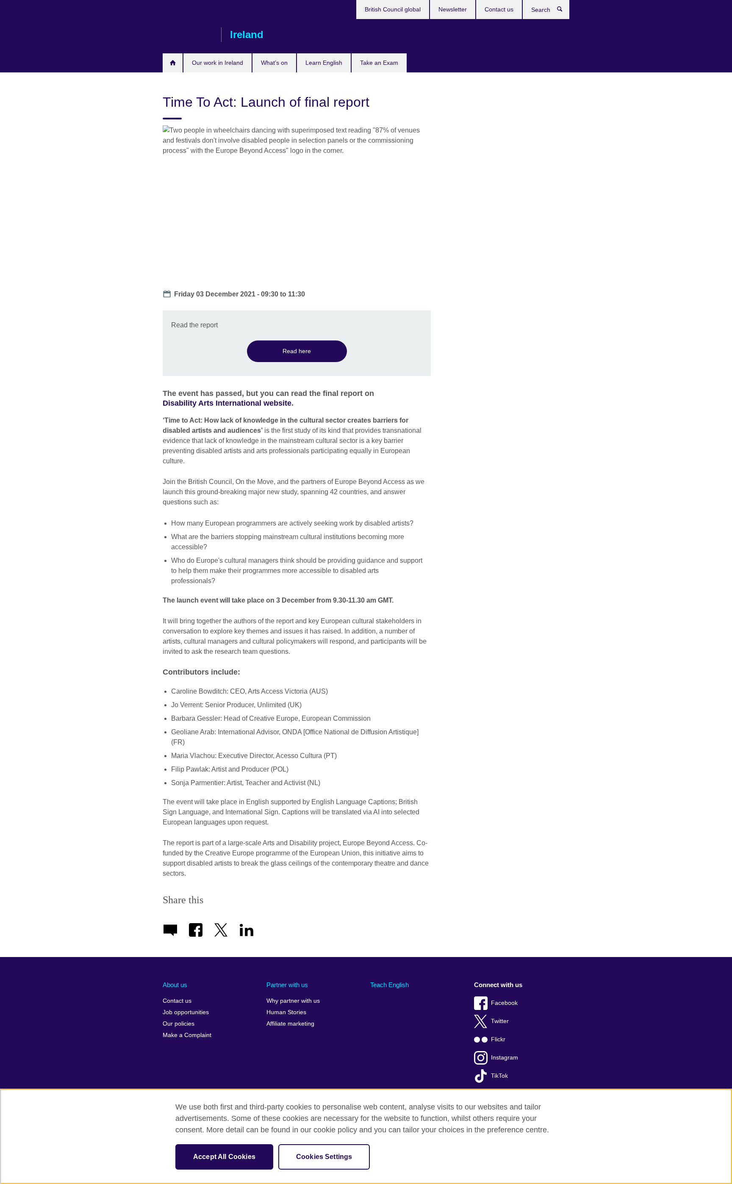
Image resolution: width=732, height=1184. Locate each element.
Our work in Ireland (217, 62)
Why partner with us (293, 1001)
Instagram (504, 1057)
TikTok (499, 1076)
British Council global (393, 9)
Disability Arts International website (227, 403)
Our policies (178, 1024)
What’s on (274, 62)
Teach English (389, 984)
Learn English (323, 62)
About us (175, 984)
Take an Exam (379, 62)
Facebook (504, 1003)
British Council (188, 35)
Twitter (500, 1021)
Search (564, 11)
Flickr (498, 1039)
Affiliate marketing (290, 1024)
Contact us (499, 9)
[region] (366, 1136)
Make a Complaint (187, 1035)
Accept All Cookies (224, 1156)
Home (173, 62)
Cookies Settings (324, 1156)
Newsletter (452, 9)
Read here (297, 351)
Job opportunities (186, 1012)
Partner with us (287, 984)
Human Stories (286, 1012)
